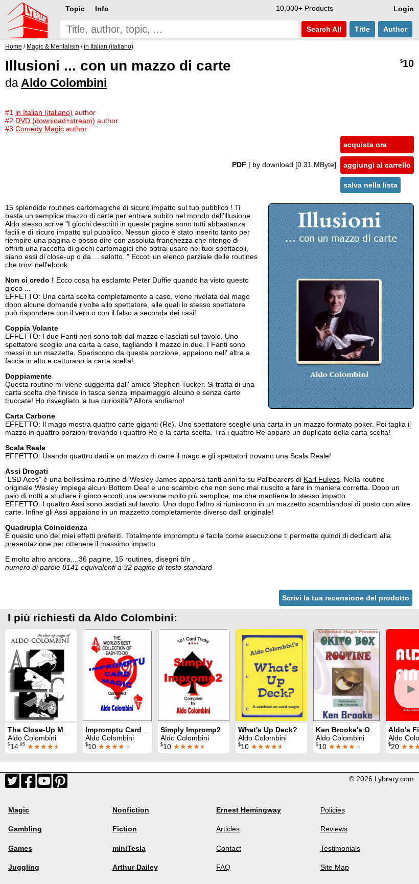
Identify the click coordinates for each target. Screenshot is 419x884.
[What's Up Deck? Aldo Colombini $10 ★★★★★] (271, 675)
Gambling (25, 829)
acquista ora (365, 145)
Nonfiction (130, 810)
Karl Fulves (322, 479)
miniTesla (129, 848)
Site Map (334, 867)
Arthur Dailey (135, 867)
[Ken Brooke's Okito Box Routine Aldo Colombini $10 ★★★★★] (346, 675)
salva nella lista (370, 185)
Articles (228, 829)
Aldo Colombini (64, 82)
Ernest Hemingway (248, 810)
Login (403, 9)
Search (323, 29)
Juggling (23, 867)
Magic (18, 810)
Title (362, 29)
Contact (228, 848)
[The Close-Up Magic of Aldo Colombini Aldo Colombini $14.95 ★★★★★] (41, 675)
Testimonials (340, 848)
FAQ (223, 867)
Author (395, 29)
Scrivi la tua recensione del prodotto (345, 598)
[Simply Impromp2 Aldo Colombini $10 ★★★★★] (193, 675)
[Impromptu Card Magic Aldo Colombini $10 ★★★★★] (117, 675)
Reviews (333, 829)
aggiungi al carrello (377, 165)
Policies (332, 810)
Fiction (124, 829)
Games (20, 848)
